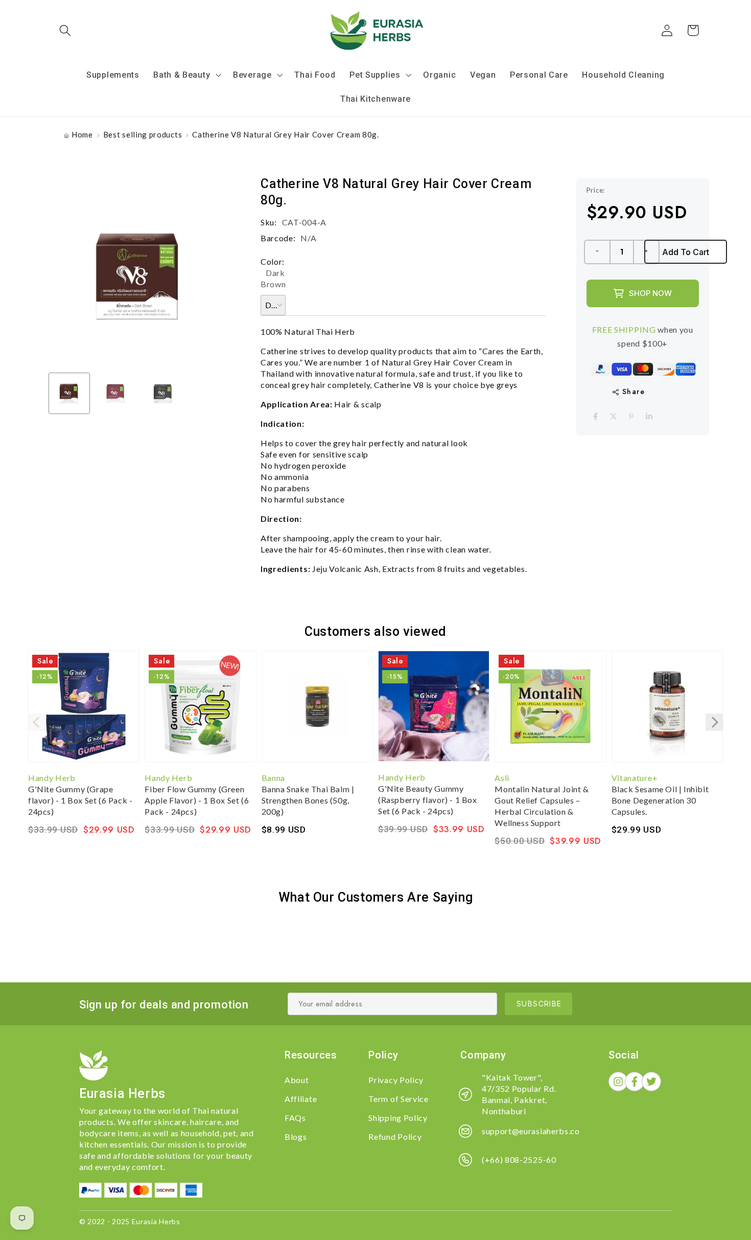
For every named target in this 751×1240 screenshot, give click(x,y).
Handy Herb (52, 778)
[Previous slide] (36, 722)
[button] (66, 30)
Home (82, 134)
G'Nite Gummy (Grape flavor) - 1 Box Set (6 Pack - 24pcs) (80, 800)
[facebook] (595, 416)
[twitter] (613, 416)
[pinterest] (631, 416)
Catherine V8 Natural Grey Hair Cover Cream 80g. (285, 134)
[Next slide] (714, 722)
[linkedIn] (649, 416)
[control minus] (596, 252)
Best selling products (142, 134)
